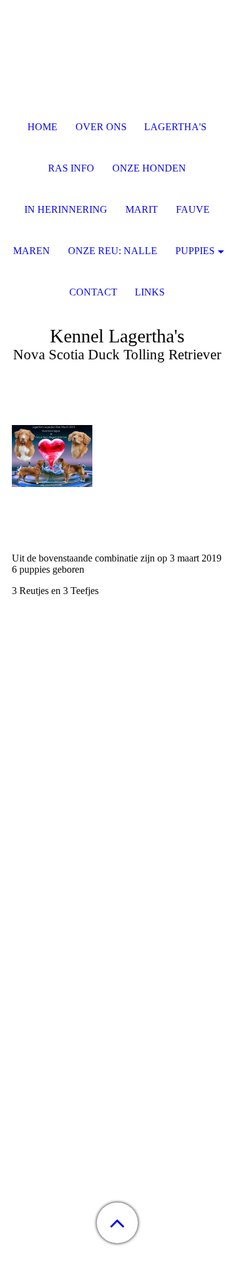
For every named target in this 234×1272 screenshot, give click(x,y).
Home (42, 126)
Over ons (101, 126)
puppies (195, 250)
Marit (141, 209)
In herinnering (65, 209)
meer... (25, 953)
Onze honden (149, 168)
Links (150, 292)
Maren (31, 250)
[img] (117, 78)
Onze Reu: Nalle (112, 250)
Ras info (71, 168)
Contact (93, 292)
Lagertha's (175, 126)
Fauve (193, 209)
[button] (117, 1223)
